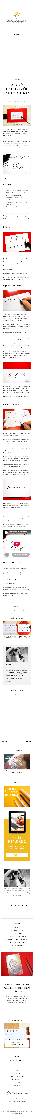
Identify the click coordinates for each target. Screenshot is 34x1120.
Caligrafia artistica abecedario (13, 99)
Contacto (17, 1085)
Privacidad (17, 1082)
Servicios (17, 1073)
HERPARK (21, 1113)
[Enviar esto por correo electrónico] (23, 610)
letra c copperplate (19, 526)
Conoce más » (19, 895)
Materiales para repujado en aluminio (17, 939)
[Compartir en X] (15, 610)
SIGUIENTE (5, 741)
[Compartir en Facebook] (11, 610)
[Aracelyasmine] (17, 1096)
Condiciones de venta (17, 1079)
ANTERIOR (29, 741)
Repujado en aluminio (17, 945)
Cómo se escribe (21, 101)
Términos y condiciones (17, 1076)
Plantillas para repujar (17, 942)
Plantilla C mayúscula (10, 579)
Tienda (17, 1070)
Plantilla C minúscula (10, 583)
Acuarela (17, 927)
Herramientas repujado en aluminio (17, 936)
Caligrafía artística (17, 930)
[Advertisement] (17, 55)
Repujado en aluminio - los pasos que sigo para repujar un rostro (17, 988)
